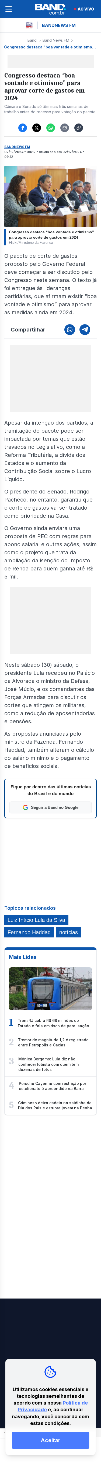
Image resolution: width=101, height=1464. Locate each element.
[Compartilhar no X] (36, 128)
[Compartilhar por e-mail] (64, 128)
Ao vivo (86, 9)
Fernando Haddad (29, 932)
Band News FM (56, 40)
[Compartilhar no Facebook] (22, 128)
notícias (68, 932)
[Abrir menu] (8, 9)
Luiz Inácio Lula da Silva (36, 920)
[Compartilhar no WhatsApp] (50, 128)
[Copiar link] (78, 128)
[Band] (50, 9)
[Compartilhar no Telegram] (84, 329)
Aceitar (50, 1440)
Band (32, 40)
